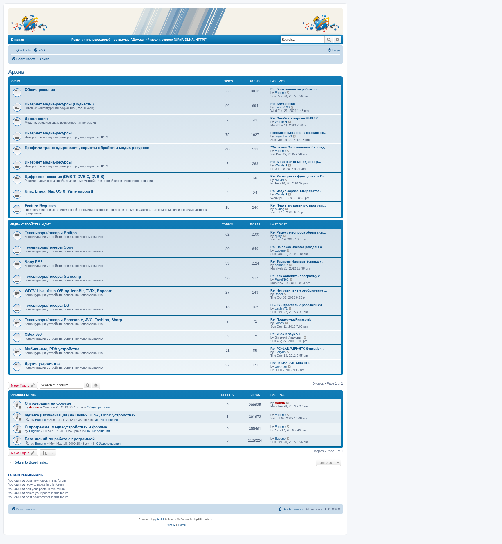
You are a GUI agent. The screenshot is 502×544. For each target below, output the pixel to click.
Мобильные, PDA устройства (52, 349)
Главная (17, 39)
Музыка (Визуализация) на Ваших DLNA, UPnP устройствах (80, 415)
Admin (34, 407)
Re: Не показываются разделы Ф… (298, 247)
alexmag (281, 366)
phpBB (160, 519)
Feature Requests (40, 206)
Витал (279, 180)
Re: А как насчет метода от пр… (295, 162)
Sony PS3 (33, 262)
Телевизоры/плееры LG (47, 305)
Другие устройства (42, 363)
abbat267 (281, 265)
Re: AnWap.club (282, 103)
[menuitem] (39, 50)
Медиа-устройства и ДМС (30, 224)
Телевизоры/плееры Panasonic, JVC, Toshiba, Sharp (73, 320)
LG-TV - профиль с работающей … (298, 305)
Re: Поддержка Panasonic (290, 319)
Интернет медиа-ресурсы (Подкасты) (59, 104)
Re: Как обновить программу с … (297, 276)
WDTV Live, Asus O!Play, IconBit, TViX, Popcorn (68, 291)
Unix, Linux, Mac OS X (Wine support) (59, 191)
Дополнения (36, 118)
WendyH (281, 121)
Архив (16, 72)
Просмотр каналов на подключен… (298, 132)
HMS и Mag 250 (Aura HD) (290, 363)
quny (278, 236)
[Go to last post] (288, 403)
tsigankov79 (283, 136)
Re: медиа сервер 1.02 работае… (296, 191)
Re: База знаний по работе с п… (296, 89)
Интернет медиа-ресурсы (48, 133)
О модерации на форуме (48, 403)
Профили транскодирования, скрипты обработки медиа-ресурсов (87, 148)
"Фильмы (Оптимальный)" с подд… (299, 147)
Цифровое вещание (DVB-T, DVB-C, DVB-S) (64, 177)
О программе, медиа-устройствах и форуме (66, 427)
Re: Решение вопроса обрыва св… (298, 232)
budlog (279, 209)
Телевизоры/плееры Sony (49, 247)
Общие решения (40, 89)
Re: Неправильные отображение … (298, 290)
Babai (279, 294)
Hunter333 (282, 107)
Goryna (280, 352)
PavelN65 (281, 279)
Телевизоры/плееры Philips (51, 233)
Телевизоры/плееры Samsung (53, 276)
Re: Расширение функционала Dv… (298, 176)
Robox (279, 323)
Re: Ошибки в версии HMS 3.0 (294, 118)
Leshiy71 (281, 308)
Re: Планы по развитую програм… (298, 205)
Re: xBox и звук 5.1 (285, 334)
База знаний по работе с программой (60, 439)
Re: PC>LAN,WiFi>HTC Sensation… (297, 348)
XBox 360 (33, 334)
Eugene (280, 92)
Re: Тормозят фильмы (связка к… (297, 261)
